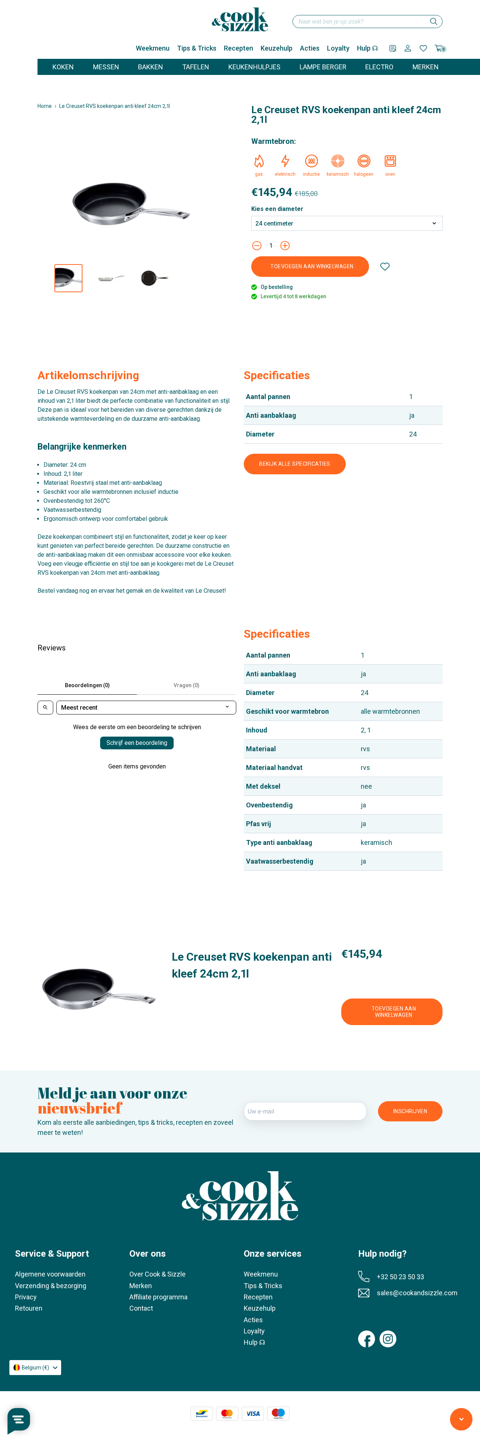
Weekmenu (153, 48)
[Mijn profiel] (408, 48)
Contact (141, 1308)
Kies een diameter (277, 209)
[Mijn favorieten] (423, 48)
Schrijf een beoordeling (136, 742)
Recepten (238, 48)
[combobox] (367, 21)
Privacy (26, 1297)
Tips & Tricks (196, 48)
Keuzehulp (276, 48)
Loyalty (338, 48)
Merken (140, 1286)
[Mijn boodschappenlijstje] (392, 48)
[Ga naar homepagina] (240, 19)
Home (45, 106)
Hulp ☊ (367, 48)
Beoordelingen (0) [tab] (87, 685)
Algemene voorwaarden (50, 1274)
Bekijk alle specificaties (294, 464)
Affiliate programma (158, 1297)
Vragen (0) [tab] (187, 685)
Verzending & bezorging (50, 1286)
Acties (310, 48)
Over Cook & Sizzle (157, 1274)
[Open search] (45, 708)
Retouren (28, 1308)
